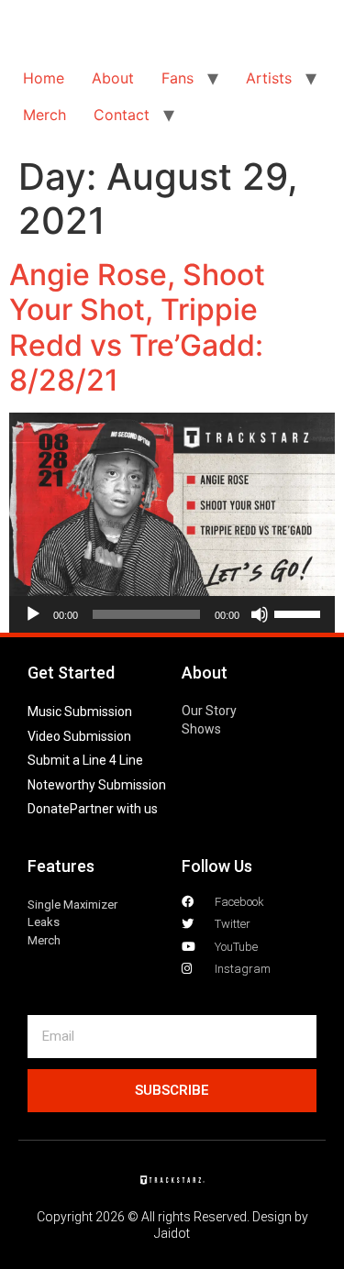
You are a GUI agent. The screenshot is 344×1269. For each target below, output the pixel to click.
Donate (49, 808)
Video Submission (79, 736)
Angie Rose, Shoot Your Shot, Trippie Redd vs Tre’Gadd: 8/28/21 (137, 327)
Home (43, 78)
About (113, 78)
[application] (172, 614)
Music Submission (80, 711)
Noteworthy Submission (97, 785)
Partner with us (114, 808)
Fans (177, 78)
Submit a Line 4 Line (85, 760)
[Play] (33, 614)
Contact (122, 114)
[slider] (300, 612)
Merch (44, 114)
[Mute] (259, 614)
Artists (269, 78)
